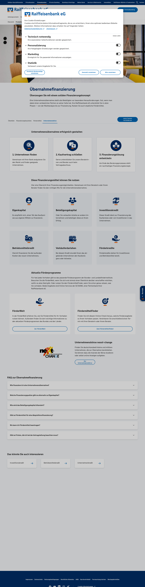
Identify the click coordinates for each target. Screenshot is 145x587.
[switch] (118, 45)
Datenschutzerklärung (33, 29)
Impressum (51, 29)
